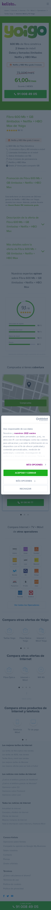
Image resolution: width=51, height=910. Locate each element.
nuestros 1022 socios (25, 433)
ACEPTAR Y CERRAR (25, 473)
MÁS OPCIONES (34, 465)
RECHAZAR (25, 489)
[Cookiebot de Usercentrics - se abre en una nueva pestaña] (36, 419)
